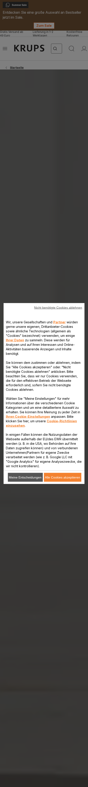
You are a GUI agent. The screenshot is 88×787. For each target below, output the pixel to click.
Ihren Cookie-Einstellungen (28, 416)
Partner (59, 322)
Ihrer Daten (15, 340)
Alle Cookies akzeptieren (62, 477)
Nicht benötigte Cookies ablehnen (58, 307)
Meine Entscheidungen (25, 477)
